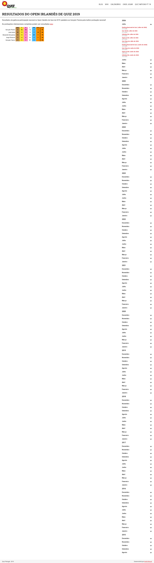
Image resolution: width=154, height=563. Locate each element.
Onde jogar (128, 4)
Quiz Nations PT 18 (143, 4)
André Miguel (148, 561)
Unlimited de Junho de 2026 (130, 55)
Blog (101, 4)
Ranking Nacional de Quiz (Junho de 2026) (134, 44)
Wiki (107, 4)
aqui (51, 24)
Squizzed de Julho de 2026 (130, 38)
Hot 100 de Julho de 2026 (129, 31)
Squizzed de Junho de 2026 (130, 51)
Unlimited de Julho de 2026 (130, 34)
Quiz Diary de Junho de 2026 (130, 48)
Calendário (116, 4)
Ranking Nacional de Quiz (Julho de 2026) (134, 27)
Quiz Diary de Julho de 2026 (130, 41)
